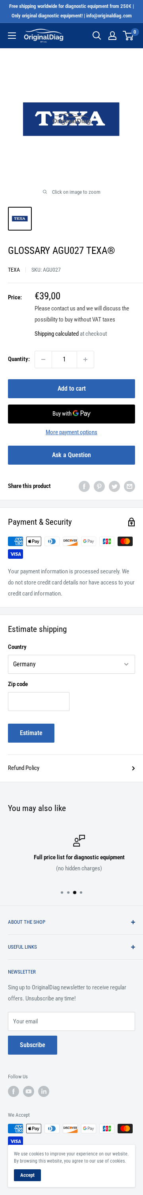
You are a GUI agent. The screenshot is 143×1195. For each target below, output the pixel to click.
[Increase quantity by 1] (85, 359)
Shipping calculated (57, 333)
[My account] (112, 35)
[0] (128, 35)
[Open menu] (12, 35)
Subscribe (32, 1045)
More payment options (71, 432)
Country (17, 646)
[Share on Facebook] (84, 486)
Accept (27, 1175)
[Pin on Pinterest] (99, 486)
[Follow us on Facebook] (13, 1091)
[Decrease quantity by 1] (43, 359)
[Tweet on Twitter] (114, 486)
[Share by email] (129, 486)
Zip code (18, 684)
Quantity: (19, 359)
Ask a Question (71, 455)
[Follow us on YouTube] (28, 1091)
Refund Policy (23, 767)
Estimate (31, 733)
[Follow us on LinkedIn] (43, 1091)
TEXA (14, 270)
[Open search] (97, 35)
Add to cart (72, 388)
